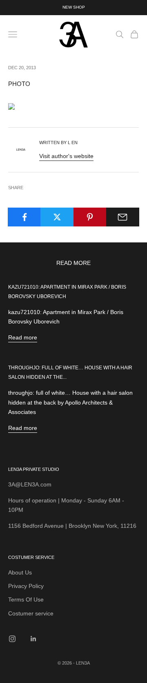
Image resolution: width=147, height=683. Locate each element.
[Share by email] (123, 217)
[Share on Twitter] (57, 217)
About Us (20, 572)
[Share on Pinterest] (90, 217)
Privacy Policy (26, 586)
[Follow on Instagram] (12, 639)
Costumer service (30, 613)
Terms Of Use (26, 599)
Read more (22, 337)
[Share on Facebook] (24, 217)
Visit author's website (66, 156)
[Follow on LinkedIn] (33, 639)
